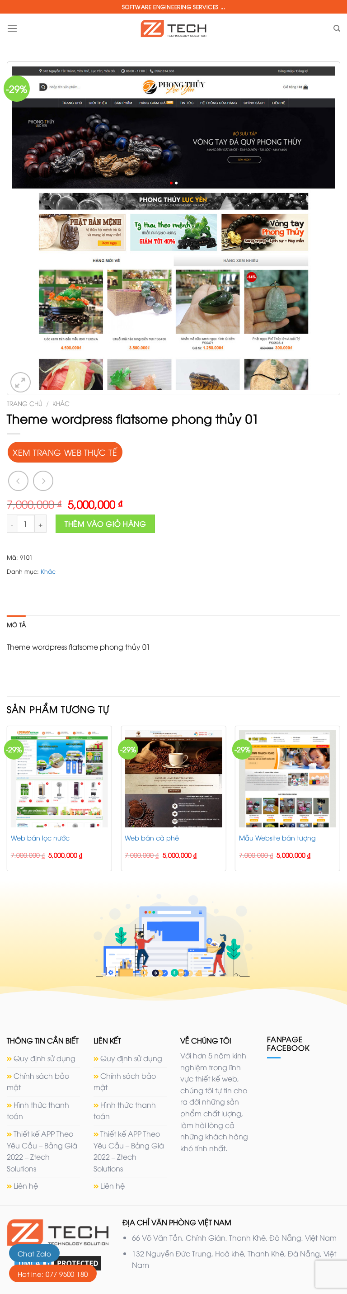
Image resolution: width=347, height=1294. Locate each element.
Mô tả (16, 624)
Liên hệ (26, 1185)
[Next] (340, 802)
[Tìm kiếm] (336, 28)
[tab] (16, 624)
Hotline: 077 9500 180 (53, 1273)
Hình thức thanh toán (38, 1110)
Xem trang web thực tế (65, 452)
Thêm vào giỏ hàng (105, 524)
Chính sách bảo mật (38, 1081)
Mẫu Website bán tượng (277, 838)
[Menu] (12, 28)
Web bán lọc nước (40, 838)
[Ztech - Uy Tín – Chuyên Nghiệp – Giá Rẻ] (173, 28)
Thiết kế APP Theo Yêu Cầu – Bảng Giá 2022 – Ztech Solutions (42, 1151)
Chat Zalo (34, 1253)
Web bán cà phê (152, 838)
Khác (61, 403)
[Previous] (7, 802)
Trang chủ (24, 403)
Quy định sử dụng (44, 1058)
